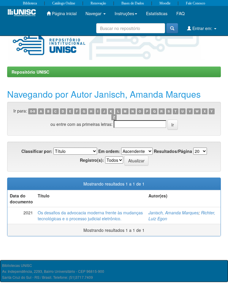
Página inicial (64, 13)
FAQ (180, 13)
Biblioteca (30, 3)
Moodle (164, 3)
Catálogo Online (63, 3)
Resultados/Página (173, 151)
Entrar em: (202, 28)
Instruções (124, 13)
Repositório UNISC (30, 72)
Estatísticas (156, 13)
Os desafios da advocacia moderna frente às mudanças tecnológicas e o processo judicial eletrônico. (90, 215)
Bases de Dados (132, 3)
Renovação (98, 3)
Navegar (94, 13)
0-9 (32, 111)
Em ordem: (109, 151)
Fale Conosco (195, 3)
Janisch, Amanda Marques (173, 213)
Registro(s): (92, 160)
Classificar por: (36, 151)
